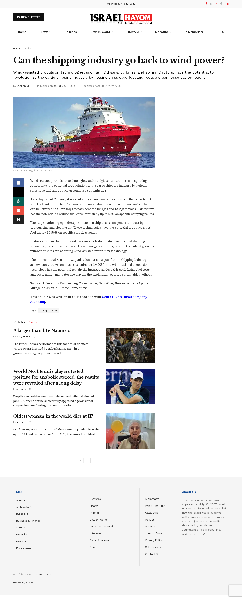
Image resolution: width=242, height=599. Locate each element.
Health (94, 505)
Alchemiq (23, 86)
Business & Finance (28, 520)
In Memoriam (194, 32)
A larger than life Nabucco (42, 330)
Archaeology (24, 506)
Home (22, 32)
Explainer (22, 541)
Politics (149, 519)
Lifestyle (95, 533)
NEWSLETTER (30, 17)
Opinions (70, 32)
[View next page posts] (88, 460)
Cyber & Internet (100, 540)
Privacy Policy (154, 540)
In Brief (94, 512)
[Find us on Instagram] (216, 4)
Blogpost (22, 513)
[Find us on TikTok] (221, 4)
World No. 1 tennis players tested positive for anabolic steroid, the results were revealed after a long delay (56, 377)
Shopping (151, 526)
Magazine (161, 32)
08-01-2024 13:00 (64, 86)
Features (95, 498)
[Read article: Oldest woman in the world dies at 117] (130, 431)
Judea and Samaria (102, 526)
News (44, 32)
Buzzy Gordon (23, 336)
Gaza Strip (152, 512)
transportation (48, 310)
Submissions (153, 547)
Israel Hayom (45, 574)
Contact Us (152, 553)
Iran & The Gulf (155, 505)
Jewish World (98, 519)
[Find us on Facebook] (206, 4)
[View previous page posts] (81, 460)
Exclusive (22, 534)
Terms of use (153, 533)
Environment (24, 548)
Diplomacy (152, 498)
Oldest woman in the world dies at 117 (53, 416)
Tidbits (27, 48)
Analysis (21, 499)
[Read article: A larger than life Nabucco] (130, 345)
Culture (20, 527)
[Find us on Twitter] (211, 4)
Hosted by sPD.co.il (24, 582)
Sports (94, 547)
